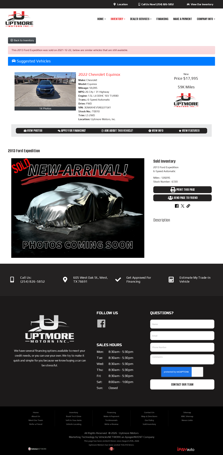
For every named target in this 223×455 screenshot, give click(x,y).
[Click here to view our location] (65, 279)
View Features (190, 130)
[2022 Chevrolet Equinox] (45, 89)
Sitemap (187, 412)
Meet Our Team (36, 420)
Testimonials (111, 420)
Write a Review (111, 424)
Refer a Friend (35, 424)
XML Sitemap (187, 416)
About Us (36, 416)
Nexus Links (187, 420)
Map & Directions (149, 416)
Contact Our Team (182, 384)
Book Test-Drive (73, 416)
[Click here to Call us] (12, 279)
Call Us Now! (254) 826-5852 (157, 4)
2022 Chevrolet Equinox (99, 74)
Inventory (117, 19)
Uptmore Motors (129, 433)
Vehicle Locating (73, 424)
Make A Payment (182, 19)
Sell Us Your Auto (74, 420)
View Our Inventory (201, 4)
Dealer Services (140, 19)
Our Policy (149, 420)
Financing (162, 19)
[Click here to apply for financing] (118, 279)
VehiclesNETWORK (110, 437)
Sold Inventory (149, 424)
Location (121, 4)
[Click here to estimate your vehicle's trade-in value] (171, 279)
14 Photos (45, 108)
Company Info (205, 19)
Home (100, 19)
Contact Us (149, 412)
